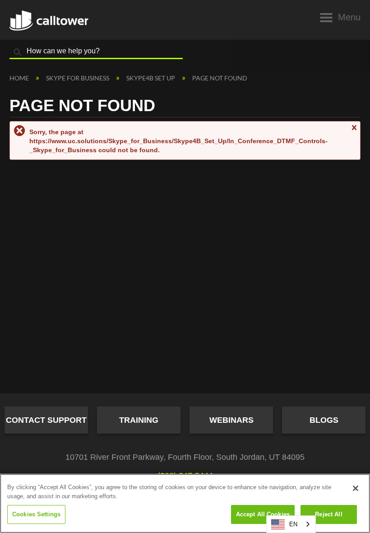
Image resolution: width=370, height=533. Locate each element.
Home (19, 78)
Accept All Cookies (263, 514)
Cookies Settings (36, 514)
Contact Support (46, 420)
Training (138, 420)
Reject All (328, 514)
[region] (185, 503)
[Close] (355, 488)
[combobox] (291, 524)
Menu (349, 17)
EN (293, 524)
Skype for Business (78, 78)
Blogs (324, 420)
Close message (353, 131)
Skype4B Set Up (151, 78)
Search (17, 52)
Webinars (231, 420)
